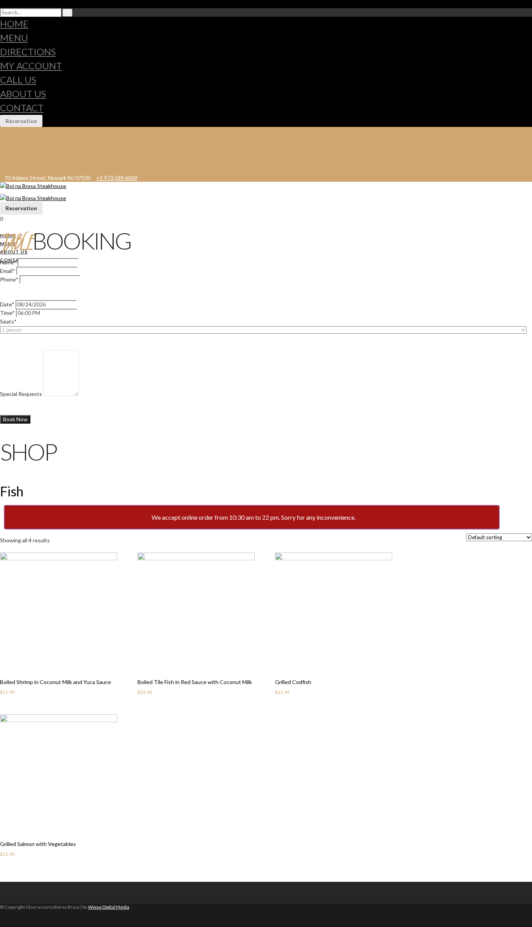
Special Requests (21, 394)
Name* (8, 262)
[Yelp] (6, 168)
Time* (7, 313)
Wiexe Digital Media (108, 907)
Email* (7, 270)
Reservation (21, 121)
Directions (28, 51)
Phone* (9, 279)
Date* (7, 304)
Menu (14, 37)
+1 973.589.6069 (116, 177)
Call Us (18, 79)
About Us (23, 93)
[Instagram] (6, 153)
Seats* (8, 321)
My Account (31, 65)
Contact (22, 107)
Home (14, 23)
